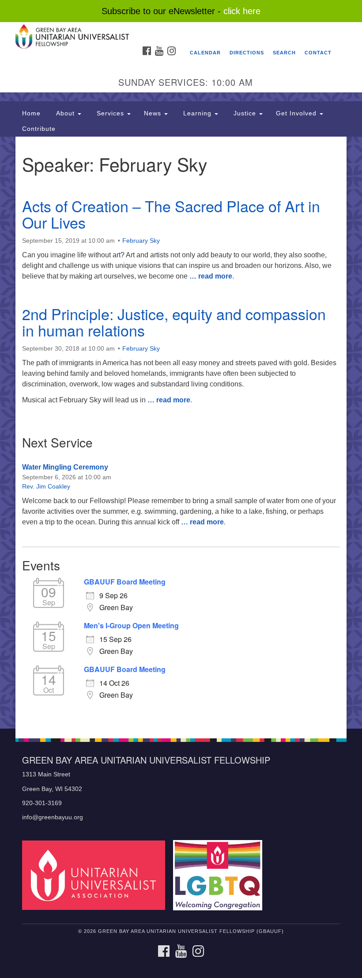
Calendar (205, 52)
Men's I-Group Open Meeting (131, 625)
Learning (197, 113)
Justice (244, 113)
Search (284, 52)
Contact (318, 52)
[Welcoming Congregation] (220, 874)
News (153, 113)
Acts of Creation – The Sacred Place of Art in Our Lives (171, 214)
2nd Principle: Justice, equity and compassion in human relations (174, 322)
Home (31, 113)
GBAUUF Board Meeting (125, 581)
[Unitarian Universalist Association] (96, 874)
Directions (247, 52)
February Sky (141, 240)
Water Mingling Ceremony (65, 467)
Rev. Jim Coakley (46, 486)
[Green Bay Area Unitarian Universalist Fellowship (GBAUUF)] (181, 30)
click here (241, 11)
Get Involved (297, 113)
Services (110, 113)
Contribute (39, 128)
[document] (181, 433)
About (65, 113)
